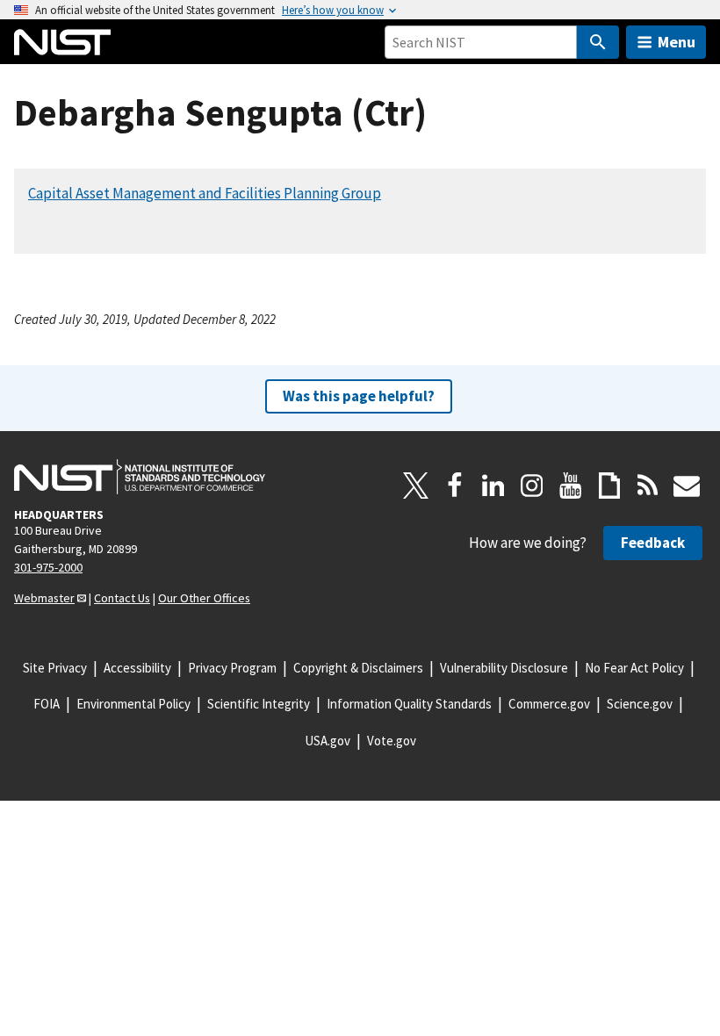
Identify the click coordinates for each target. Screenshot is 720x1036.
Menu (676, 42)
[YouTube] (570, 485)
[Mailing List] (686, 485)
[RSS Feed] (648, 485)
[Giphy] (609, 485)
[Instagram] (532, 485)
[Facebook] (455, 485)
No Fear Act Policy (634, 667)
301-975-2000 (48, 567)
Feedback (653, 542)
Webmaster (44, 598)
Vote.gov (391, 740)
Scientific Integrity (258, 703)
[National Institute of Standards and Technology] (139, 476)
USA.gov (327, 740)
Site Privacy (55, 667)
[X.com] (416, 485)
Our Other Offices (204, 598)
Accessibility (137, 667)
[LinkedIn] (493, 485)
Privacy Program (232, 667)
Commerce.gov (549, 703)
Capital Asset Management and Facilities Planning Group (204, 193)
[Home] (62, 42)
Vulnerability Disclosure (504, 667)
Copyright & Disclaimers (358, 667)
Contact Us (122, 598)
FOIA (46, 703)
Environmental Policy (133, 703)
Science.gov (640, 703)
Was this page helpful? (359, 396)
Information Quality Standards (409, 703)
